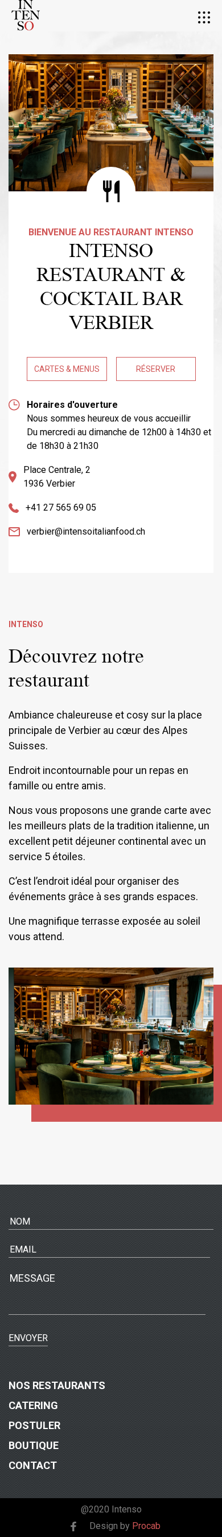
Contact (33, 1465)
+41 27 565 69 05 (61, 507)
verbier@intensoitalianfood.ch (86, 531)
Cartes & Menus (67, 369)
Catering (33, 1405)
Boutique (34, 1445)
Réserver (155, 369)
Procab (146, 1525)
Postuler (34, 1425)
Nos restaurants (57, 1385)
